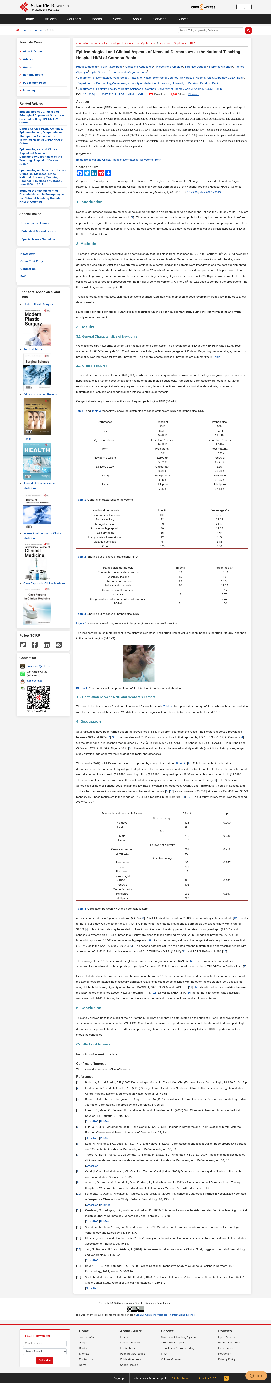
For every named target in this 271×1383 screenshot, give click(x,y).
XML (141, 94)
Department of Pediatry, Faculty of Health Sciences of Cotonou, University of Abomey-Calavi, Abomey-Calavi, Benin (149, 88)
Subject (83, 1342)
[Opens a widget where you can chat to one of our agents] (256, 1376)
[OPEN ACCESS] (203, 6)
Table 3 (96, 410)
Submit (182, 19)
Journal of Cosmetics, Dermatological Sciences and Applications (116, 43)
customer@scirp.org (39, 666)
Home (29, 19)
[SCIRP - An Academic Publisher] (44, 6)
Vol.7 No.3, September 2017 (177, 43)
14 (196, 987)
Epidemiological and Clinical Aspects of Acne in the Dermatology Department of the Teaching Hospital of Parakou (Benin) (40, 156)
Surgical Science (33, 349)
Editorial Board (33, 74)
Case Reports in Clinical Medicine (44, 583)
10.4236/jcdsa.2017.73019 (99, 94)
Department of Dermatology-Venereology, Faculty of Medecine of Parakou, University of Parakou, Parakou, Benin (148, 83)
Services (159, 19)
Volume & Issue (171, 1359)
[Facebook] (35, 644)
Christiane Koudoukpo (139, 66)
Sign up (119, 1378)
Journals (74, 19)
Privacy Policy (226, 1359)
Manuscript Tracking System (179, 1337)
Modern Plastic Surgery (38, 304)
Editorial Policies (130, 1342)
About (137, 19)
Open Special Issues (35, 223)
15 (154, 992)
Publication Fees (34, 82)
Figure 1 (81, 623)
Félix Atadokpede (112, 66)
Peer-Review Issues (132, 1353)
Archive (28, 66)
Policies (225, 1331)
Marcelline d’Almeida (169, 66)
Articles (51, 19)
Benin (157, 159)
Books (97, 19)
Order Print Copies (173, 1342)
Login (244, 7)
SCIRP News (181, 1378)
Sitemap (84, 1353)
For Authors (127, 1348)
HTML (132, 94)
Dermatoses (130, 159)
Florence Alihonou (220, 66)
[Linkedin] (47, 644)
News (117, 19)
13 (184, 951)
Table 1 (218, 356)
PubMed (105, 1121)
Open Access (226, 1337)
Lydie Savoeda (100, 72)
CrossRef (92, 1121)
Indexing (29, 90)
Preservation (226, 1348)
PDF (121, 94)
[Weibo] (59, 644)
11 (183, 796)
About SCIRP (131, 1331)
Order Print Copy (31, 261)
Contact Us (28, 268)
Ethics (124, 1337)
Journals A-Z (87, 1337)
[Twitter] (23, 644)
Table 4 (168, 706)
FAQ (23, 276)
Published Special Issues (38, 231)
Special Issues (129, 1364)
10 (171, 791)
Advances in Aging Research (41, 394)
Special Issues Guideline (38, 239)
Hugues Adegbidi (86, 66)
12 (189, 796)
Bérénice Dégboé (196, 66)
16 (189, 992)
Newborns (146, 159)
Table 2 (80, 410)
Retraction (224, 1353)
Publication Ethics (229, 1342)
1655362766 (35, 681)
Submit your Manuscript (148, 1378)
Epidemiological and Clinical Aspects (99, 159)
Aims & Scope (32, 51)
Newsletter (27, 253)
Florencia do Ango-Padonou (129, 72)
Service (167, 1331)
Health (27, 438)
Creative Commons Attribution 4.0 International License (165, 1315)
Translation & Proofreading (178, 1348)
